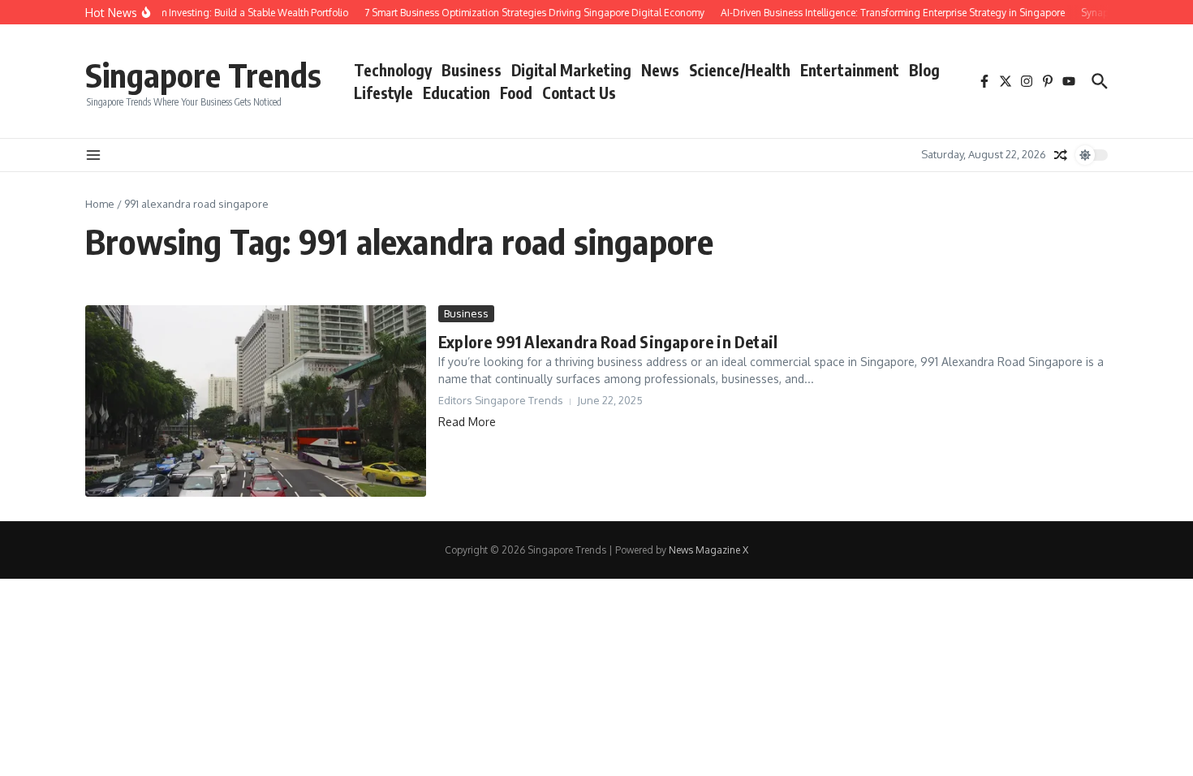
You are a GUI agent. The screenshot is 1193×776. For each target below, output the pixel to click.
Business (471, 70)
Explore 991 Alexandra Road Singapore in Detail (607, 341)
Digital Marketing (571, 70)
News (660, 70)
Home (99, 203)
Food (516, 92)
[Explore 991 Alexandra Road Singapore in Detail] (255, 401)
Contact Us (579, 92)
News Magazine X (708, 550)
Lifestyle (383, 92)
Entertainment (849, 70)
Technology (393, 70)
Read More (467, 422)
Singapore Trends (203, 74)
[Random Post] (1060, 155)
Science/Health (739, 70)
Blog (924, 70)
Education (456, 92)
